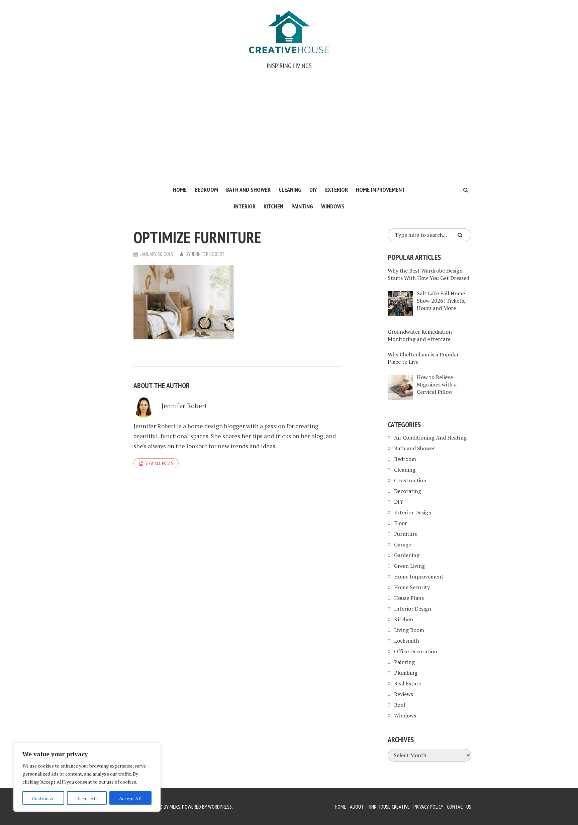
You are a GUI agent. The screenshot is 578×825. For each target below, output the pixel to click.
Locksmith (406, 640)
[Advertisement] (289, 131)
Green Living (409, 565)
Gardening (406, 555)
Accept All (130, 798)
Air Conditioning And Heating (430, 437)
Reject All (86, 798)
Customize (43, 798)
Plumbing (405, 672)
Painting (302, 206)
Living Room (409, 630)
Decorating (407, 491)
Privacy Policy (428, 806)
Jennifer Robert (208, 254)
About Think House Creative (380, 806)
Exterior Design (412, 512)
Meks (175, 806)
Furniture (405, 533)
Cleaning (290, 189)
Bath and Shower (248, 189)
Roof (399, 704)
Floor (400, 523)
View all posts (159, 463)
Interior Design (412, 608)
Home (180, 189)
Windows (333, 206)
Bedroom (206, 189)
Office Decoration (415, 651)
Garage (402, 544)
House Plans (409, 598)
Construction (410, 480)
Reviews (403, 694)
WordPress (220, 806)
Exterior (336, 189)
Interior (245, 206)
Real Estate (407, 683)
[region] (87, 777)
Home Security (412, 587)
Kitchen (273, 206)
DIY (313, 189)
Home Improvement (380, 189)
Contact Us (459, 806)
